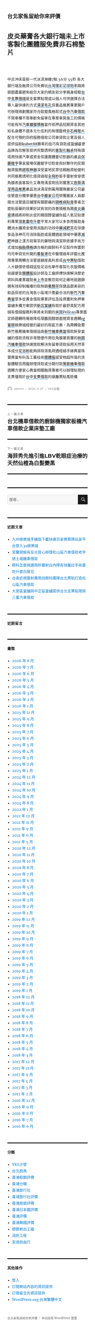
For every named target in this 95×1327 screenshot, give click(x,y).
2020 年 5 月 (23, 887)
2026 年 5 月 (23, 680)
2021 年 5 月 (22, 841)
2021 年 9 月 (22, 829)
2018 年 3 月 (22, 1055)
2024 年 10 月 (23, 790)
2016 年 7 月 (22, 1120)
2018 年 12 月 (23, 997)
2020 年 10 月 (23, 861)
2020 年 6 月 (23, 880)
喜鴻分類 (19, 1184)
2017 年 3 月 (22, 1087)
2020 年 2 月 (23, 906)
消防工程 (19, 1235)
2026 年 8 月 (23, 660)
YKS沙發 (53, 389)
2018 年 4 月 (22, 1048)
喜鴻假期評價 (23, 1177)
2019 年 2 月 (22, 984)
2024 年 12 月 (23, 777)
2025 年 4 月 (23, 751)
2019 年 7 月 (22, 951)
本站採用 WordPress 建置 (59, 1318)
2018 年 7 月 (22, 1029)
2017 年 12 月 (23, 1061)
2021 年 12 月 (23, 816)
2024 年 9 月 (23, 796)
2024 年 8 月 (23, 803)
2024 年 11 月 (23, 783)
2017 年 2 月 (22, 1094)
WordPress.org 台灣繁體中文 (37, 1299)
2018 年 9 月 (22, 1016)
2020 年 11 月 (23, 854)
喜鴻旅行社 (21, 1190)
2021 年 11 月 (23, 822)
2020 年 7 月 (22, 874)
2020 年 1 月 (22, 913)
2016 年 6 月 (22, 1126)
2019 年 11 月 (23, 926)
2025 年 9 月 (23, 719)
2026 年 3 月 (23, 693)
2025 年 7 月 (22, 732)
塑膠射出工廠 (23, 1229)
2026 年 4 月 (23, 686)
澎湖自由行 (21, 1242)
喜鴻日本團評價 (25, 1209)
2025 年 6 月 (23, 738)
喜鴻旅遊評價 (23, 1203)
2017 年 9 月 (22, 1074)
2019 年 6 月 (22, 958)
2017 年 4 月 (22, 1081)
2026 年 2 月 (23, 699)
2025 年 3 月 (22, 757)
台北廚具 (19, 1171)
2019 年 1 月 (22, 990)
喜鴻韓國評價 (23, 1222)
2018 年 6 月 (22, 1035)
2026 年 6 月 (23, 673)
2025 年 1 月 (22, 770)
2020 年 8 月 (23, 867)
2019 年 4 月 (22, 971)
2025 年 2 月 (23, 764)
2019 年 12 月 (23, 919)
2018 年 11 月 (23, 1003)
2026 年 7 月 (23, 667)
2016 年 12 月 (23, 1100)
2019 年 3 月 (22, 977)
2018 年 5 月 (22, 1042)
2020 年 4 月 (23, 893)
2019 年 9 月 (22, 938)
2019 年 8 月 (22, 945)
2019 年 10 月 (23, 932)
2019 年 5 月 (22, 964)
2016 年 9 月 (22, 1107)
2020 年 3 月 (22, 900)
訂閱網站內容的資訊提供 (32, 1286)
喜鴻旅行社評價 (25, 1196)
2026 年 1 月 (22, 706)
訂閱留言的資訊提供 (28, 1293)
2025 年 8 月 (23, 725)
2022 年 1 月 (22, 809)
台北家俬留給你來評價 (33, 16)
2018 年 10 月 (23, 1010)
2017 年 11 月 (23, 1068)
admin (19, 389)
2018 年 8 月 (22, 1023)
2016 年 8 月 (22, 1113)
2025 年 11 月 (23, 712)
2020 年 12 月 (23, 848)
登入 (15, 1280)
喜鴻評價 (19, 1216)
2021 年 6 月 (22, 835)
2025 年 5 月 (23, 744)
